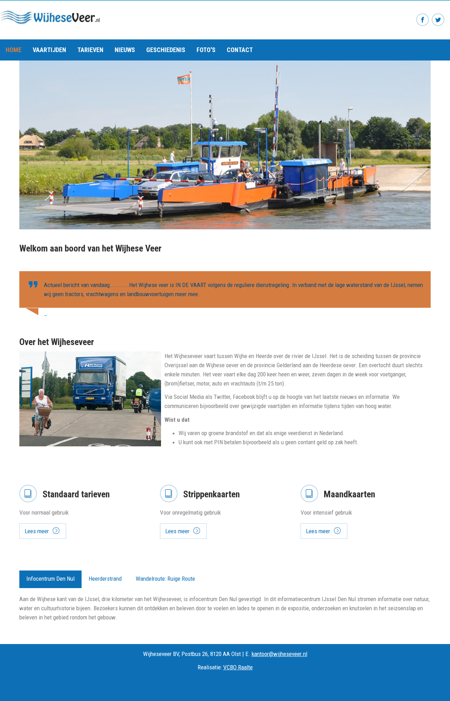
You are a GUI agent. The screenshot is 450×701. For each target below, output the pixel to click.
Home (13, 49)
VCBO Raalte (238, 667)
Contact (240, 49)
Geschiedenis (165, 49)
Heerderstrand (105, 578)
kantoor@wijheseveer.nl (279, 653)
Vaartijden (49, 49)
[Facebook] (422, 20)
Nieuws (125, 49)
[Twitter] (438, 20)
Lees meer (37, 531)
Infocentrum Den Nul (50, 578)
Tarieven (90, 49)
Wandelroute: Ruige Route (165, 578)
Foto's (206, 49)
